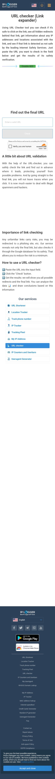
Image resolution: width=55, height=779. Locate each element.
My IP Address (27, 693)
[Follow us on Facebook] (14, 628)
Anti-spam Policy (27, 744)
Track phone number (27, 665)
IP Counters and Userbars (27, 677)
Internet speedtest (27, 705)
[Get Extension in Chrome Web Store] (27, 647)
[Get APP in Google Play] (27, 638)
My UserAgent (27, 681)
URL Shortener (27, 657)
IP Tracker (28, 697)
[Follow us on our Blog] (34, 628)
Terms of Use (27, 740)
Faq (27, 721)
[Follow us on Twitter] (20, 628)
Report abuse (28, 732)
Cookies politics (27, 762)
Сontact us (27, 728)
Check (27, 133)
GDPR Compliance (27, 748)
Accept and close (27, 768)
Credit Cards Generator (27, 709)
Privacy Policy (27, 736)
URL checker (27, 673)
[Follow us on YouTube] (41, 628)
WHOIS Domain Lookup (27, 685)
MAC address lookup (27, 701)
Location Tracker (27, 661)
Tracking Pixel (27, 669)
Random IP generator (28, 713)
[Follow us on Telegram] (27, 628)
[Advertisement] (27, 87)
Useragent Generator (27, 717)
